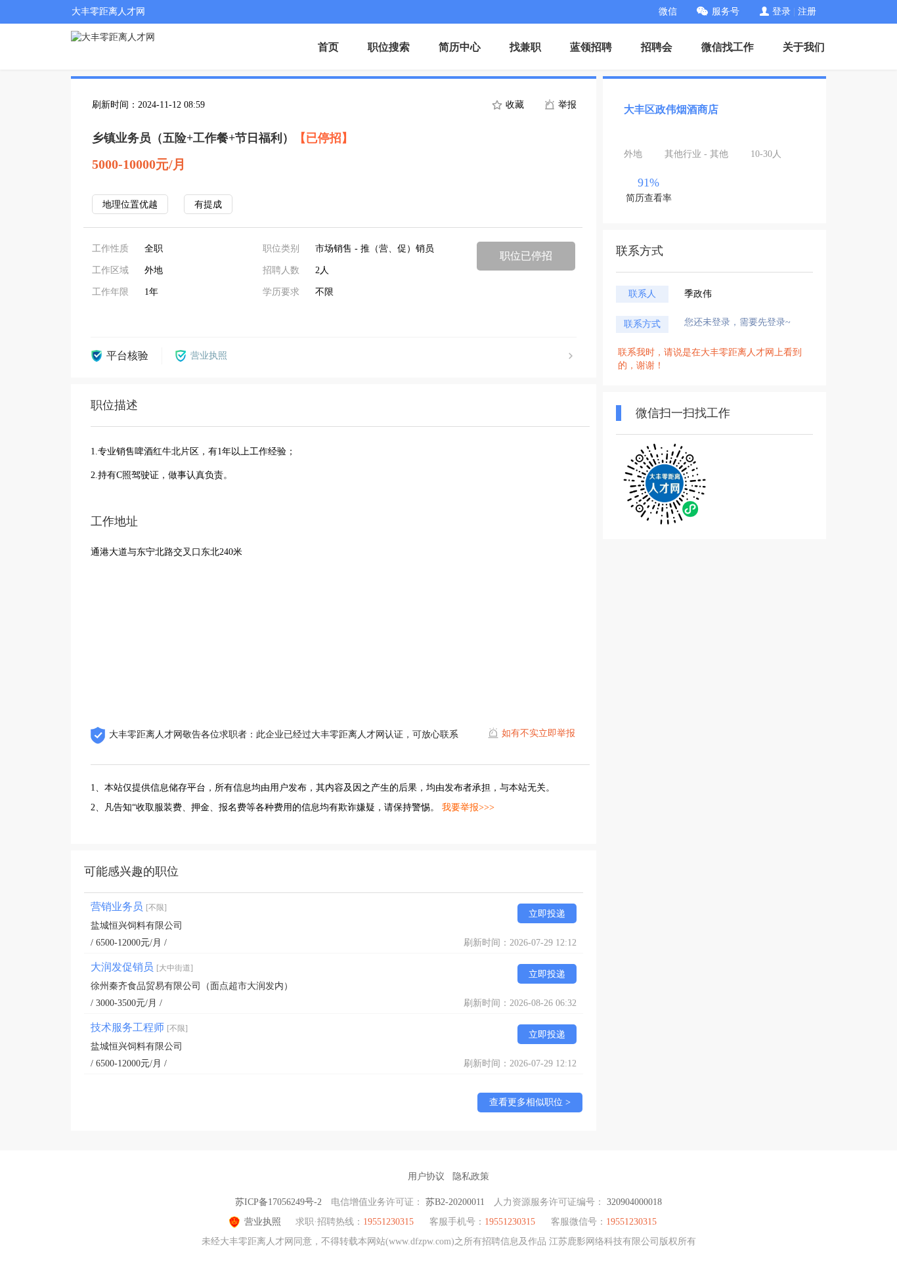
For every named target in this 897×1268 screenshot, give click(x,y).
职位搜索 (389, 47)
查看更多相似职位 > (530, 1102)
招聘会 (656, 47)
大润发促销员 (142, 967)
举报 (566, 105)
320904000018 (634, 1202)
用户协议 (426, 1176)
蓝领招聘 (591, 47)
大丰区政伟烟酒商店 (671, 109)
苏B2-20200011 (455, 1202)
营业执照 (262, 1222)
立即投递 (547, 914)
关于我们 (804, 47)
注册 (807, 11)
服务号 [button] (725, 11)
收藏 (513, 105)
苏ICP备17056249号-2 (278, 1202)
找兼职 (525, 47)
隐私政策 (470, 1176)
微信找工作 (727, 47)
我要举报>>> (468, 807)
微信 (668, 11)
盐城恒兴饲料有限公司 (137, 925)
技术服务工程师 (139, 1027)
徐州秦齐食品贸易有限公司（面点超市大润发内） (192, 986)
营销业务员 (129, 906)
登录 (781, 11)
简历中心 (460, 47)
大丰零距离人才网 (108, 11)
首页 (328, 47)
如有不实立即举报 (538, 733)
